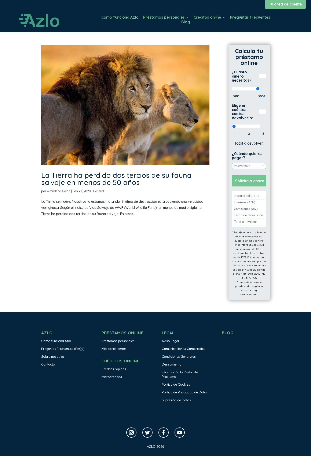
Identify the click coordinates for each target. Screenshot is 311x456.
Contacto (48, 364)
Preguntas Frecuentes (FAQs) (62, 349)
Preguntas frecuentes (250, 18)
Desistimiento (172, 364)
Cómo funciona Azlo (120, 18)
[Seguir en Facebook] (163, 432)
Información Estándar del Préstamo (180, 374)
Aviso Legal (170, 341)
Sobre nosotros (53, 357)
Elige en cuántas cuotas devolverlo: (242, 111)
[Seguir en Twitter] (147, 432)
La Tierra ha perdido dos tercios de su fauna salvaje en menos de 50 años (116, 179)
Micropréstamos (114, 349)
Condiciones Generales (179, 357)
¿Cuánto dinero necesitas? (241, 76)
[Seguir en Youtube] (180, 432)
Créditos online (207, 18)
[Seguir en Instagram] (131, 432)
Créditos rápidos (114, 369)
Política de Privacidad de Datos (185, 392)
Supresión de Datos (176, 400)
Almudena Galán (58, 191)
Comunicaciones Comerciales (183, 349)
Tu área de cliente (285, 4)
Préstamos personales (164, 18)
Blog (185, 22)
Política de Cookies (176, 384)
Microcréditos (112, 377)
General (98, 191)
